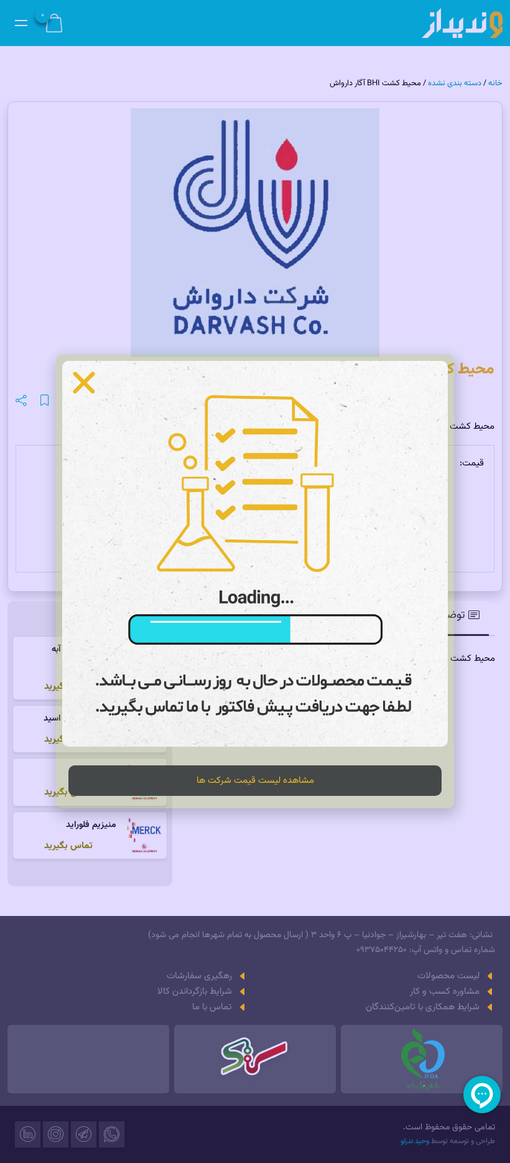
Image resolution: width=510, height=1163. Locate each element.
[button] (84, 382)
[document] (255, 581)
